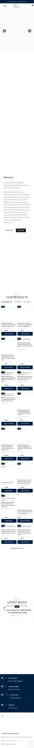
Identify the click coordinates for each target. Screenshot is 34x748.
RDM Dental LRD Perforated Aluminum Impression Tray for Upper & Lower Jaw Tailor (8, 531)
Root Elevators (20, 451)
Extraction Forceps (5, 484)
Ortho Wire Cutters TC (22, 485)
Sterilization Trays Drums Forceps (7, 452)
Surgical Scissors (21, 328)
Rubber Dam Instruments (7, 361)
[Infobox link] (11, 679)
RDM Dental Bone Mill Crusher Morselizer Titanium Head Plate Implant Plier (8, 325)
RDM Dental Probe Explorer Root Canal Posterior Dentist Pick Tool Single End (25, 512)
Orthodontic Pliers (5, 383)
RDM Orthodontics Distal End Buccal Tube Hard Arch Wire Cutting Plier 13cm (24, 481)
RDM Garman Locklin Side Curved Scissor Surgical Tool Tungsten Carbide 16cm (24, 325)
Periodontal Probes (21, 515)
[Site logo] (17, 6)
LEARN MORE (9, 230)
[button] (9, 334)
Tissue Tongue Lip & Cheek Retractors (23, 417)
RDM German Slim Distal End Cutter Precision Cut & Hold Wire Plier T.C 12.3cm (24, 378)
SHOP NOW (21, 230)
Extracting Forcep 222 (7, 482)
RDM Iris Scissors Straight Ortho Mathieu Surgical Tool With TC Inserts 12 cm (8, 399)
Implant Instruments (6, 328)
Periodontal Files (21, 349)
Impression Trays (5, 535)
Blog (17, 606)
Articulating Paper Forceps (7, 508)
